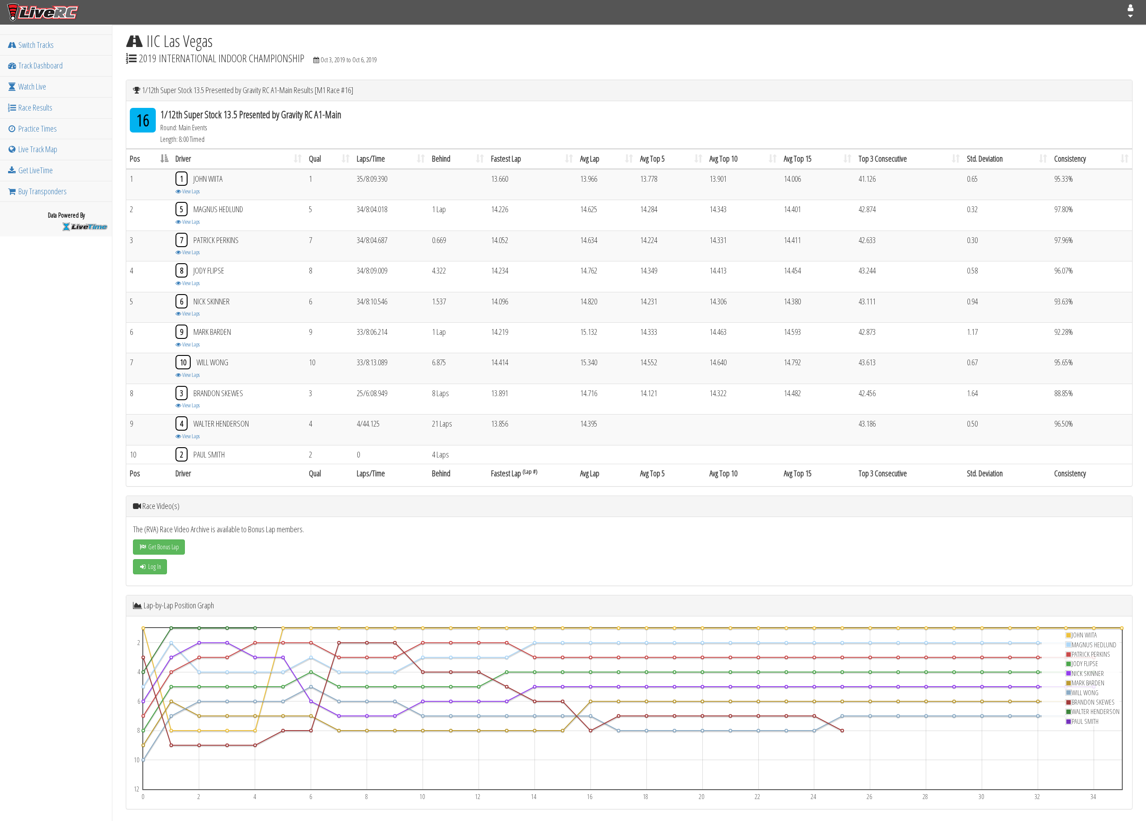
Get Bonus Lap (163, 547)
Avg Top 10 (723, 158)
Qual (315, 158)
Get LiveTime (35, 170)
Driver (183, 158)
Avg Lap (589, 158)
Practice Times (37, 128)
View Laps (190, 191)
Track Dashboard (40, 65)
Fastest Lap (506, 158)
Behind (441, 158)
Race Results (34, 107)
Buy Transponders (42, 191)
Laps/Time (371, 158)
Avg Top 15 (798, 158)
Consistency (1070, 158)
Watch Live (31, 86)
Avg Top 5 (652, 158)
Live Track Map (37, 149)
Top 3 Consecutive (883, 158)
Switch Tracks (35, 44)
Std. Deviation (985, 158)
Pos (135, 158)
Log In (154, 566)
